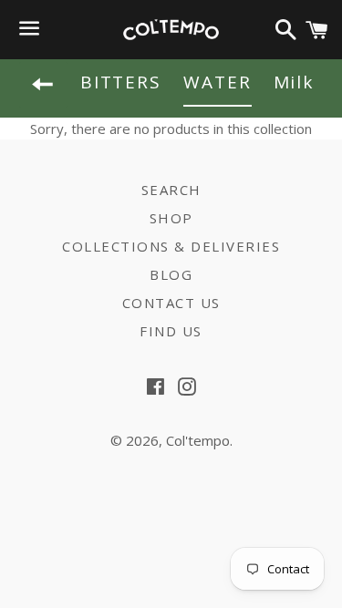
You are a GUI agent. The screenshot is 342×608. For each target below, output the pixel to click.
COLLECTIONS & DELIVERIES (171, 246)
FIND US (171, 331)
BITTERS (120, 82)
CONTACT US (171, 303)
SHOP (171, 218)
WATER (217, 82)
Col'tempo (198, 440)
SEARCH (171, 189)
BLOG (171, 274)
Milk (294, 82)
